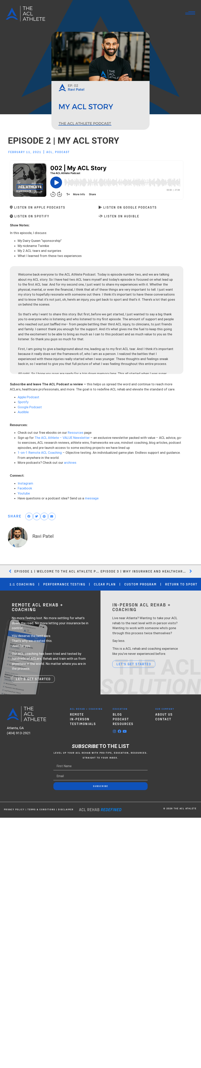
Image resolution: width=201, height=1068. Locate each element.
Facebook (25, 488)
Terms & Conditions (41, 809)
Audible (23, 412)
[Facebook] (119, 731)
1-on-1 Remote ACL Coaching (40, 453)
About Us (164, 714)
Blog (117, 714)
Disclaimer (65, 809)
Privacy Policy (14, 809)
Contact (163, 719)
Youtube (24, 493)
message (92, 498)
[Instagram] (114, 731)
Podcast (62, 152)
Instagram (25, 483)
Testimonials (83, 724)
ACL (49, 152)
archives (70, 463)
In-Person (80, 719)
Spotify (23, 402)
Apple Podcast (28, 397)
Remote (77, 714)
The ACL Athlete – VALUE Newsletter (62, 438)
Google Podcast (30, 407)
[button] (29, 516)
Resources (75, 433)
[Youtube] (124, 731)
